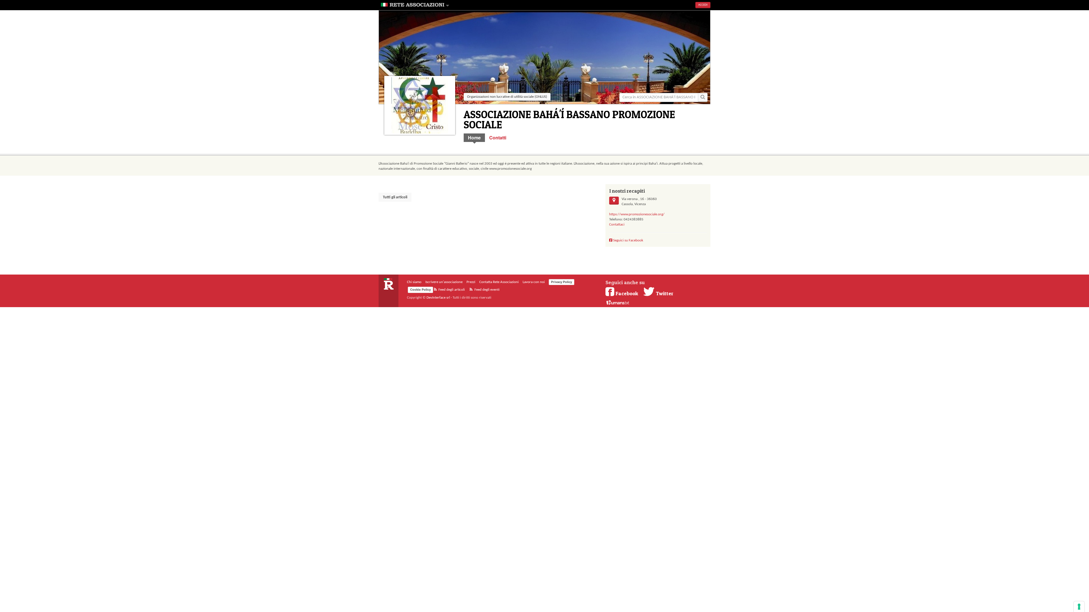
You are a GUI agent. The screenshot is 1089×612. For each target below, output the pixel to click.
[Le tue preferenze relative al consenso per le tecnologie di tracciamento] (1079, 606)
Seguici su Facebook (627, 240)
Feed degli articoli (451, 290)
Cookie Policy (420, 290)
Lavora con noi (534, 282)
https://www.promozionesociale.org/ (636, 214)
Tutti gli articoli (395, 197)
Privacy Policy (561, 282)
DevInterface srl (438, 297)
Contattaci (616, 224)
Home (474, 137)
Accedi (703, 5)
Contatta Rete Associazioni (499, 282)
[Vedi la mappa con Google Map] (614, 201)
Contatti (497, 137)
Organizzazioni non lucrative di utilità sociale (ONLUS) (507, 97)
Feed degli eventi (486, 290)
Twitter (664, 293)
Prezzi (471, 282)
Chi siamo (414, 282)
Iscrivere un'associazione (444, 282)
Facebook (626, 293)
